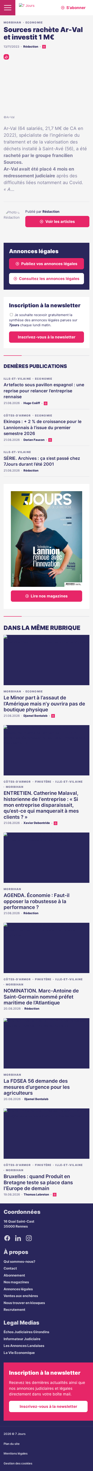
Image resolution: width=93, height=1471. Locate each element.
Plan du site (12, 1444)
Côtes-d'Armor (17, 415)
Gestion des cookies (18, 1463)
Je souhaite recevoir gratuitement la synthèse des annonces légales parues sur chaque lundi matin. (43, 320)
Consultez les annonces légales (49, 278)
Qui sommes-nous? (19, 1261)
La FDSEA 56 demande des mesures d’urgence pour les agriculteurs (37, 1087)
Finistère (43, 781)
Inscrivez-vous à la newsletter (46, 337)
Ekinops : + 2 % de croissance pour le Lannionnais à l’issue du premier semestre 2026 (42, 427)
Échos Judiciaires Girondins (26, 1332)
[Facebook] (7, 1238)
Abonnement (14, 1275)
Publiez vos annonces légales (49, 263)
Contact (10, 1268)
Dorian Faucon (33, 440)
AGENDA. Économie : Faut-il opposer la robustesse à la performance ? (37, 901)
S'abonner (76, 7)
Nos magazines (16, 1282)
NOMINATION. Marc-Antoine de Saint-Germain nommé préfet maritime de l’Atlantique (41, 997)
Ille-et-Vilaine (17, 378)
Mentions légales (16, 1453)
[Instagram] (29, 1238)
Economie (34, 22)
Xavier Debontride (36, 823)
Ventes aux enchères (21, 1296)
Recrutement (14, 1309)
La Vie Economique (19, 1353)
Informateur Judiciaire (22, 1339)
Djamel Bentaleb (35, 715)
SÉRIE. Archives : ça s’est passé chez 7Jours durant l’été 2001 (42, 461)
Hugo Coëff (31, 403)
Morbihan (12, 22)
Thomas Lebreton (36, 1194)
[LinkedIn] (18, 1238)
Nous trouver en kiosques (24, 1303)
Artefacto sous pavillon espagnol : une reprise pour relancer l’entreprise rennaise (44, 390)
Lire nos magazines (49, 596)
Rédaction (30, 46)
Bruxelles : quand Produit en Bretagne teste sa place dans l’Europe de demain (38, 1182)
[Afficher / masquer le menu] (7, 7)
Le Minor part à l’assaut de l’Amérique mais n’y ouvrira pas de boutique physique (44, 703)
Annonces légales (18, 1289)
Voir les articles (60, 221)
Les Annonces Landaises (24, 1346)
